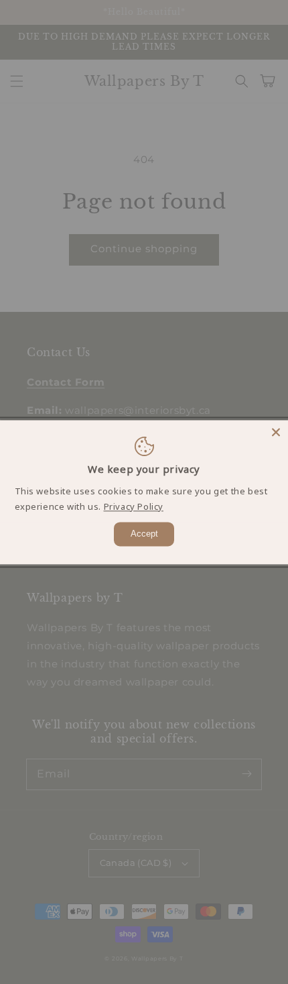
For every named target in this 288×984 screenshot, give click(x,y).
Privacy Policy (133, 506)
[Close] (276, 432)
